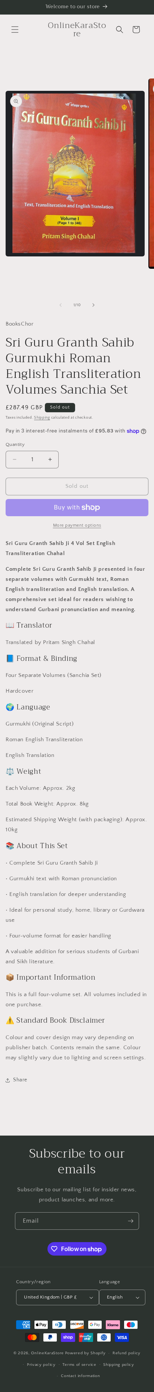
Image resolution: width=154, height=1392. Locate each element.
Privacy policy (41, 1364)
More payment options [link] (77, 525)
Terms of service (79, 1364)
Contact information (80, 1376)
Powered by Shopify (85, 1353)
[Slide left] (60, 305)
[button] (15, 29)
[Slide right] (93, 305)
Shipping (42, 418)
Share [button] (20, 1080)
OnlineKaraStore (47, 1353)
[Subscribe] (130, 1221)
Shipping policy (118, 1364)
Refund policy (127, 1353)
